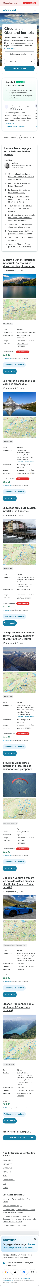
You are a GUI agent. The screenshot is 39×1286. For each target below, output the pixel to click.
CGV (21, 1278)
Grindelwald (7, 1168)
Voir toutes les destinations (26, 462)
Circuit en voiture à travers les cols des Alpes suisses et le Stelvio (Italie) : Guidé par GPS (21, 217)
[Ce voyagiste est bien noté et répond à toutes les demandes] (28, 598)
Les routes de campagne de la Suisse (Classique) (19, 184)
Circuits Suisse (7, 15)
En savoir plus (9, 49)
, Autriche (25, 332)
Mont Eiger (7, 1172)
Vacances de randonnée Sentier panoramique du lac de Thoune (20, 232)
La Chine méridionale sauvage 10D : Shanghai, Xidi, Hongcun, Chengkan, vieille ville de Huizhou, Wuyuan (19, 1219)
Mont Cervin (7, 1164)
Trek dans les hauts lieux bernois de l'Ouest (20, 239)
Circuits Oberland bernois (19, 15)
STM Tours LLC (22, 344)
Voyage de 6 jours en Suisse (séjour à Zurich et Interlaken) (19, 245)
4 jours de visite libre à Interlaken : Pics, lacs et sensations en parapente (21, 208)
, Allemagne (32, 332)
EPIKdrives (20, 969)
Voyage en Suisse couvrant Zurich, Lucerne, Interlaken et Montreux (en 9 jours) (19, 199)
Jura (4, 1184)
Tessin (5, 1188)
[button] (19, 359)
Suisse (19, 332)
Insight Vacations (23, 473)
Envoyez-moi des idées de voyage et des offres (19, 1264)
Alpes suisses (8, 1160)
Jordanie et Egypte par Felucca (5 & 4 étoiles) (17, 1200)
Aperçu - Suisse (10, 137)
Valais (5, 1176)
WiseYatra (20, 598)
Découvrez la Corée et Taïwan (14, 1226)
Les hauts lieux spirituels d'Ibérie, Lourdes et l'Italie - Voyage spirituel (19, 1211)
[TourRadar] (10, 9)
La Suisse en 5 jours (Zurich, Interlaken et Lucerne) (19, 191)
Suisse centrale (9, 1180)
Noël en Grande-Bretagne (12, 1206)
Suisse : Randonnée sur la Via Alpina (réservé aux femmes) (20, 225)
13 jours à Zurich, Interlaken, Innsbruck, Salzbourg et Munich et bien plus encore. (17, 127)
